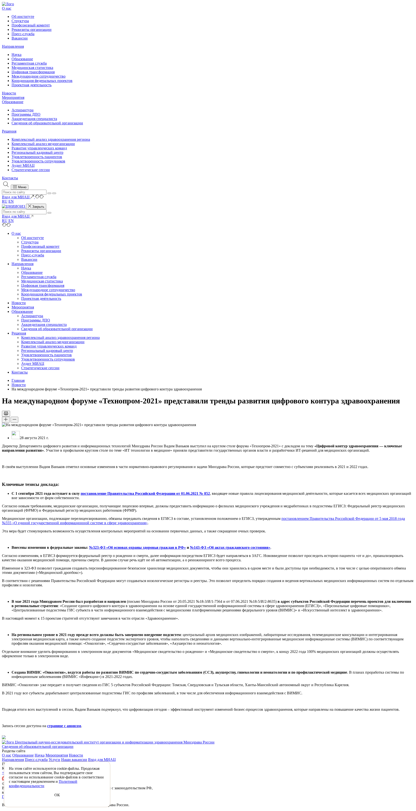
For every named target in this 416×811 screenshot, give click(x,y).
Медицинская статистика (32, 68)
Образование (22, 59)
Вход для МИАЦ (102, 759)
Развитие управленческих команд (39, 148)
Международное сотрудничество (38, 76)
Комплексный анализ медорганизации (43, 144)
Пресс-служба (23, 34)
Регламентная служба (29, 63)
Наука (16, 55)
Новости (9, 93)
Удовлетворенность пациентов (37, 157)
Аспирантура (22, 110)
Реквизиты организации (32, 29)
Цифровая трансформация (33, 72)
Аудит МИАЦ (23, 165)
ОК (57, 795)
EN (11, 201)
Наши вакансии (74, 759)
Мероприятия (13, 97)
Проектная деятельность (32, 85)
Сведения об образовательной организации (47, 123)
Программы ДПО (26, 114)
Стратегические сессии (31, 170)
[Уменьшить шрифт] (14, 420)
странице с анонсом (64, 726)
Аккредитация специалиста (34, 119)
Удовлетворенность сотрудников (38, 161)
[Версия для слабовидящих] (39, 197)
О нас (6, 8)
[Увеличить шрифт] (6, 420)
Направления (13, 46)
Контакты (10, 178)
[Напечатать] (6, 414)
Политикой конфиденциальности (43, 783)
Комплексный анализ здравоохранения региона (51, 139)
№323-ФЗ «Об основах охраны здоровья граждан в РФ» (137, 547)
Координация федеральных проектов (42, 81)
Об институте (23, 16)
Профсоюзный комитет (31, 25)
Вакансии (20, 38)
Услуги (54, 759)
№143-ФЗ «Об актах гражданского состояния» (230, 547)
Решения (9, 131)
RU (4, 201)
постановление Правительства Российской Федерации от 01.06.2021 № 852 (145, 493)
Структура (20, 21)
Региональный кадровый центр (37, 152)
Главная (18, 380)
